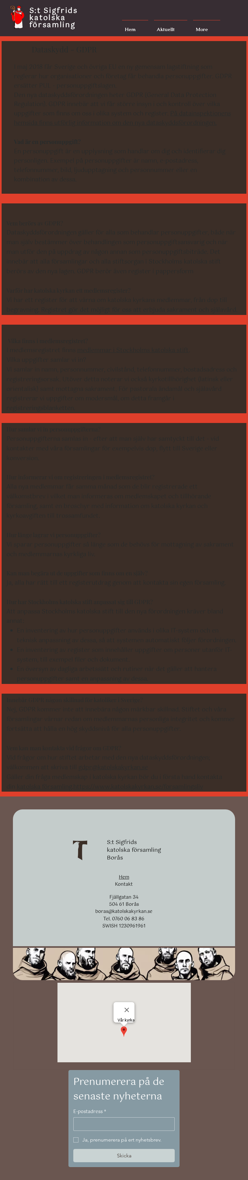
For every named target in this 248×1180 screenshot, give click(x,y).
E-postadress (89, 1112)
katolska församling (44, 787)
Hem (124, 877)
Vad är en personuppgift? (47, 142)
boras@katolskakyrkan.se (123, 911)
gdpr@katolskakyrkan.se (113, 768)
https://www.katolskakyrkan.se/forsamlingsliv (138, 787)
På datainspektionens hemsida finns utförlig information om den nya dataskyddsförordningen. (122, 118)
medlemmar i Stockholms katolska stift (133, 350)
